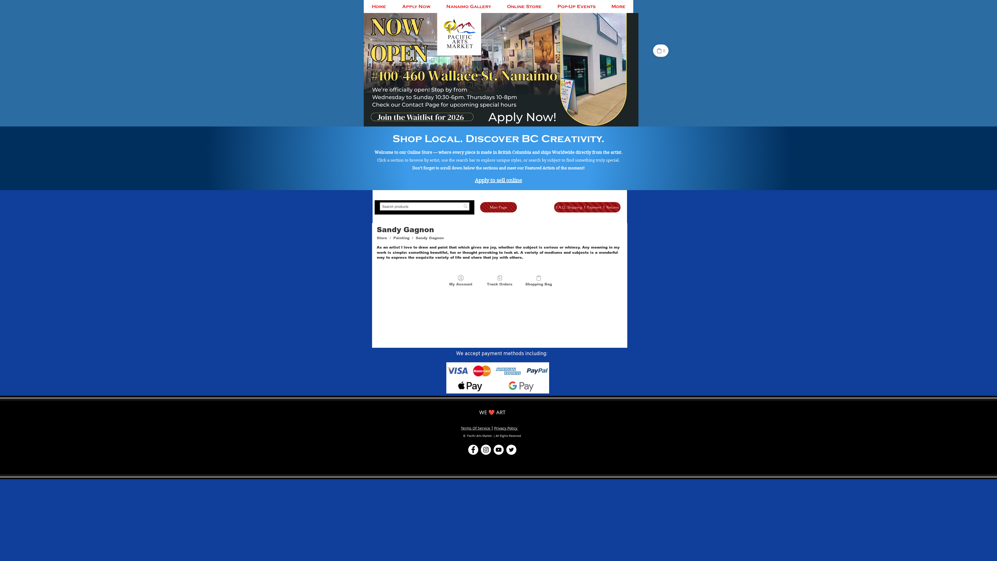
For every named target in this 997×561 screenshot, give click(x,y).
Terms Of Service (476, 428)
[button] (424, 207)
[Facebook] (473, 450)
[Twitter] (511, 450)
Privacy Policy (506, 428)
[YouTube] (499, 450)
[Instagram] (486, 450)
